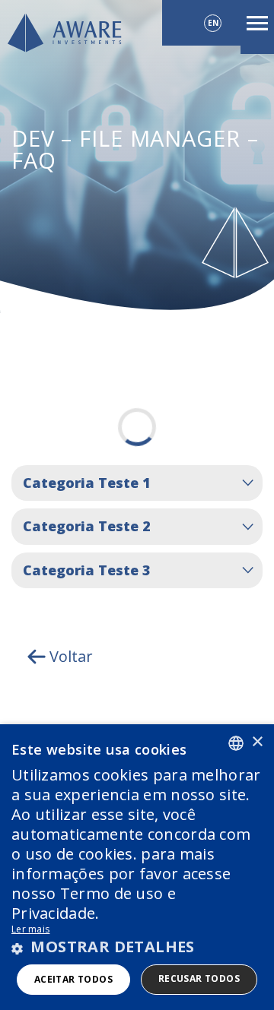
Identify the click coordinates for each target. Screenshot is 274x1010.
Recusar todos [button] (199, 978)
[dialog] (137, 867)
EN (213, 22)
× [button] (257, 742)
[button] (137, 947)
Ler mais (30, 929)
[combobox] (236, 743)
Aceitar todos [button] (73, 979)
